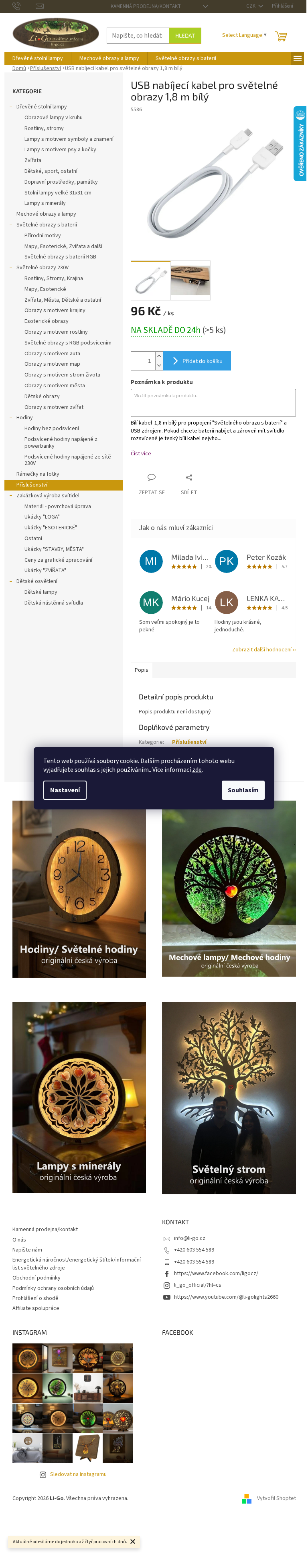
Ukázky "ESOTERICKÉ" (50, 528)
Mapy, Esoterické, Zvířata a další (63, 246)
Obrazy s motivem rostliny (56, 332)
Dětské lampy (40, 592)
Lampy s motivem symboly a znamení (68, 139)
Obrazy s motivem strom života (62, 375)
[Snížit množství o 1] (159, 365)
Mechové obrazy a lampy (46, 214)
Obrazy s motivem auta (52, 354)
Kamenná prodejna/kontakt (146, 6)
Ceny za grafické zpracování (58, 560)
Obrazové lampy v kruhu (53, 118)
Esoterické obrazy (46, 321)
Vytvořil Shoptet (276, 1499)
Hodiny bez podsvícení (51, 429)
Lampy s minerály (45, 203)
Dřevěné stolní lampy (41, 107)
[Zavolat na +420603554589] (24, 6)
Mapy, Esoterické (45, 289)
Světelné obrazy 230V (42, 268)
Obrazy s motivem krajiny (54, 310)
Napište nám (27, 1250)
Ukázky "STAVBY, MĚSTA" (54, 549)
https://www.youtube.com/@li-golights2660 (226, 1297)
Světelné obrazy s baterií (46, 225)
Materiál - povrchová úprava (57, 507)
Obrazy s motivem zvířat (53, 407)
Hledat (185, 35)
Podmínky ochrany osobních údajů (53, 1288)
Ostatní (33, 539)
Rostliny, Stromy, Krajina (53, 278)
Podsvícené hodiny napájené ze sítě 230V (67, 460)
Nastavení (65, 790)
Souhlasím (243, 790)
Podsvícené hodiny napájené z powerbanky (60, 442)
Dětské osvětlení (36, 581)
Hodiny (24, 418)
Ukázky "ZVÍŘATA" (45, 571)
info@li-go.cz (189, 1238)
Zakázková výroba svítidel (47, 496)
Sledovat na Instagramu (78, 1474)
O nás (19, 1240)
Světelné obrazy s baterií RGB (60, 257)
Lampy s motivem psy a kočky (60, 150)
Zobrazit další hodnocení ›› (264, 650)
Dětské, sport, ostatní (50, 171)
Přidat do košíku (202, 360)
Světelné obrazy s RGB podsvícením (67, 343)
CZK (251, 6)
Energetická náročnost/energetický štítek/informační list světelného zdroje (76, 1264)
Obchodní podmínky (36, 1278)
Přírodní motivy (42, 236)
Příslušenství (31, 485)
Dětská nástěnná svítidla (53, 603)
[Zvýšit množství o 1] (159, 356)
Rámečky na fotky (37, 474)
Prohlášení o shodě (35, 1298)
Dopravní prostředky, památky (61, 182)
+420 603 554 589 (194, 1250)
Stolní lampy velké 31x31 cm (57, 193)
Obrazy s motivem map (52, 364)
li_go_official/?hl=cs (197, 1285)
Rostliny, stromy (44, 128)
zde (197, 769)
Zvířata (32, 160)
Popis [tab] (141, 670)
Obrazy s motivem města (54, 386)
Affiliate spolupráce (35, 1308)
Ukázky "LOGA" (42, 517)
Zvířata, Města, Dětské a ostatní (62, 300)
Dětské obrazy (42, 397)
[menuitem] (37, 58)
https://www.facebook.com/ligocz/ (216, 1274)
